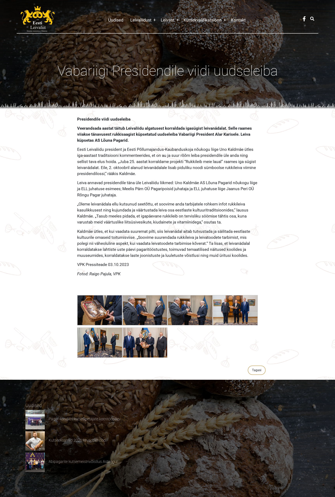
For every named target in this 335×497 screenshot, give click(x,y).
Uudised (115, 19)
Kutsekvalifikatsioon (205, 19)
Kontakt (238, 19)
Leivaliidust (143, 19)
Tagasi (256, 370)
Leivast (170, 19)
